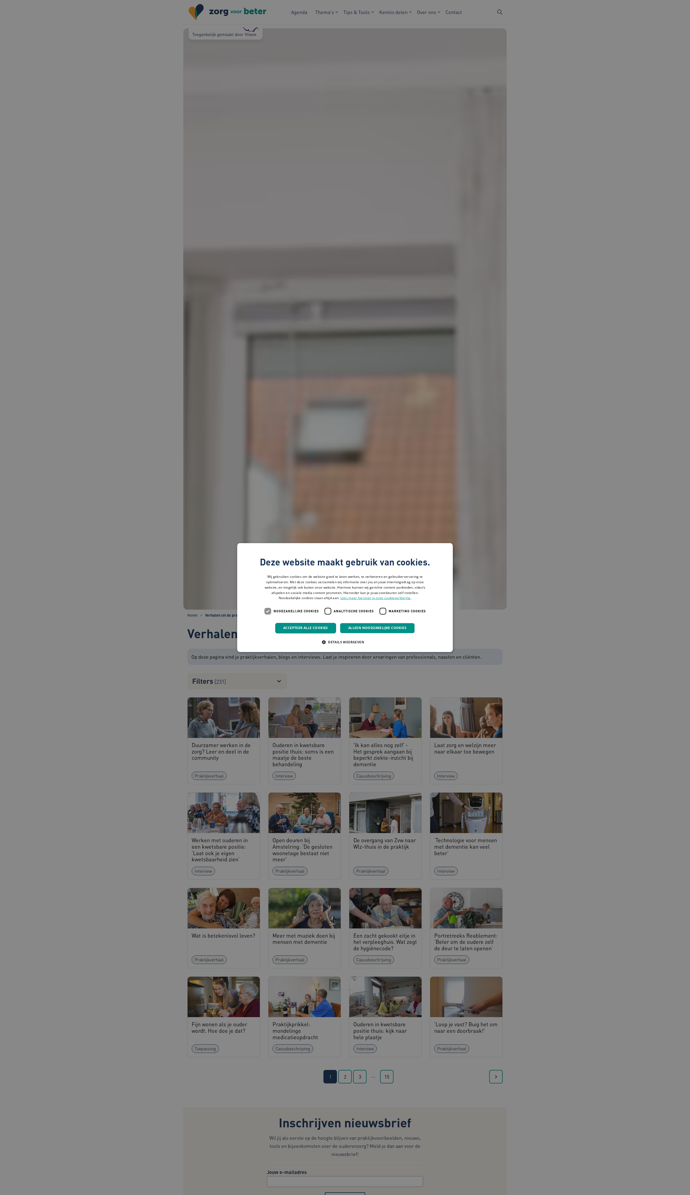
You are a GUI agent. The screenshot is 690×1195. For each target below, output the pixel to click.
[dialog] (345, 597)
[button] (345, 642)
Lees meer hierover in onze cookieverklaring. (375, 598)
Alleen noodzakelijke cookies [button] (377, 628)
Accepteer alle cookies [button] (305, 628)
